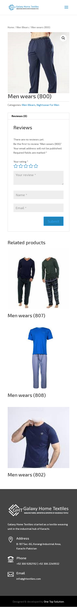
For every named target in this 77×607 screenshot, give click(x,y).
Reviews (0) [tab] (19, 116)
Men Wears (22, 27)
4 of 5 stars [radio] (31, 166)
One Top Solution (54, 601)
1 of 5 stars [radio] (15, 166)
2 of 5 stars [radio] (21, 166)
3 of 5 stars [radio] (26, 166)
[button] (63, 38)
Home (11, 27)
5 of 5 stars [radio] (36, 166)
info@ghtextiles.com (28, 578)
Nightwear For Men (48, 104)
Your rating (20, 161)
